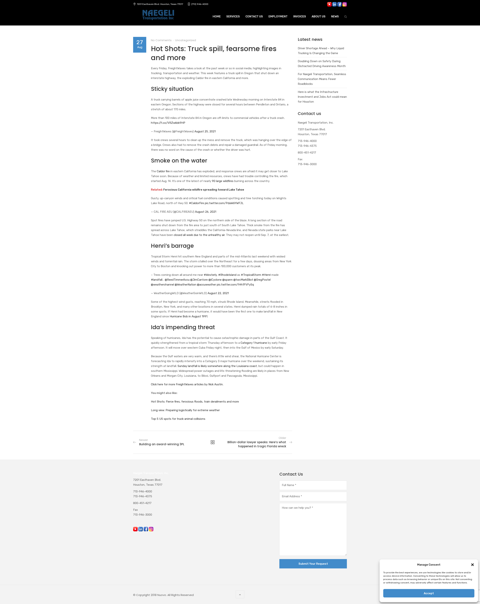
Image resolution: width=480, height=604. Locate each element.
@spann (227, 279)
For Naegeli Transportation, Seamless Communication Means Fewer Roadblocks (322, 79)
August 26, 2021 (205, 211)
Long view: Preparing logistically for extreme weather (185, 410)
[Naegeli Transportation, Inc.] (158, 17)
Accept (429, 593)
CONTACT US (254, 16)
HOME (217, 16)
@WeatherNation (185, 284)
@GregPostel (262, 279)
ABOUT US (319, 16)
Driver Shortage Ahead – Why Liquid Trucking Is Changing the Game (321, 51)
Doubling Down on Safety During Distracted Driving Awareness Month (322, 64)
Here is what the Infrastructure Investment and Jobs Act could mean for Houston (322, 96)
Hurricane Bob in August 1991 (188, 316)
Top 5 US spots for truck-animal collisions (178, 419)
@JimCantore (199, 279)
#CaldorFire (196, 203)
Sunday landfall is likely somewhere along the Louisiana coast (217, 366)
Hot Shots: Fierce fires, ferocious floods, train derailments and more (195, 401)
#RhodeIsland (227, 275)
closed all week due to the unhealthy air (199, 235)
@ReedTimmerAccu (177, 279)
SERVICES (233, 16)
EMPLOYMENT (278, 16)
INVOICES (299, 16)
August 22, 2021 (218, 293)
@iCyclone (215, 279)
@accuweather (206, 284)
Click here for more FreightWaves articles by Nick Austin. (187, 384)
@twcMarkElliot (243, 279)
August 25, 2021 (205, 131)
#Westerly (210, 275)
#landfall (156, 279)
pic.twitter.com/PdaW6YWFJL (224, 203)
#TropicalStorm (251, 275)
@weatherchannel (162, 284)
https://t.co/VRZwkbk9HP (168, 123)
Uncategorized (185, 40)
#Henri (266, 275)
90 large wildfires (222, 181)
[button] (472, 565)
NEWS (335, 16)
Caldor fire (163, 171)
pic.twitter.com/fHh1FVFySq (235, 284)
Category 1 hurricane (254, 343)
